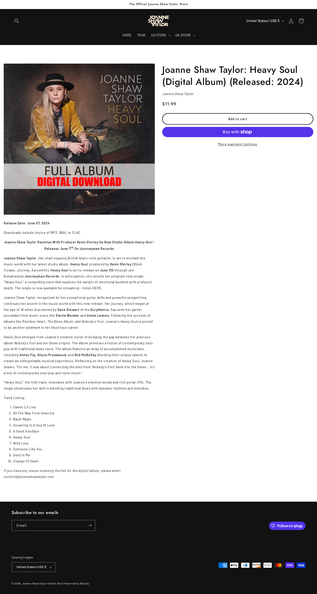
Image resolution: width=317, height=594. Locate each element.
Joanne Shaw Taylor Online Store (43, 583)
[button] (17, 21)
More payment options (237, 144)
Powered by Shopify (76, 583)
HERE (96, 288)
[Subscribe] (90, 525)
